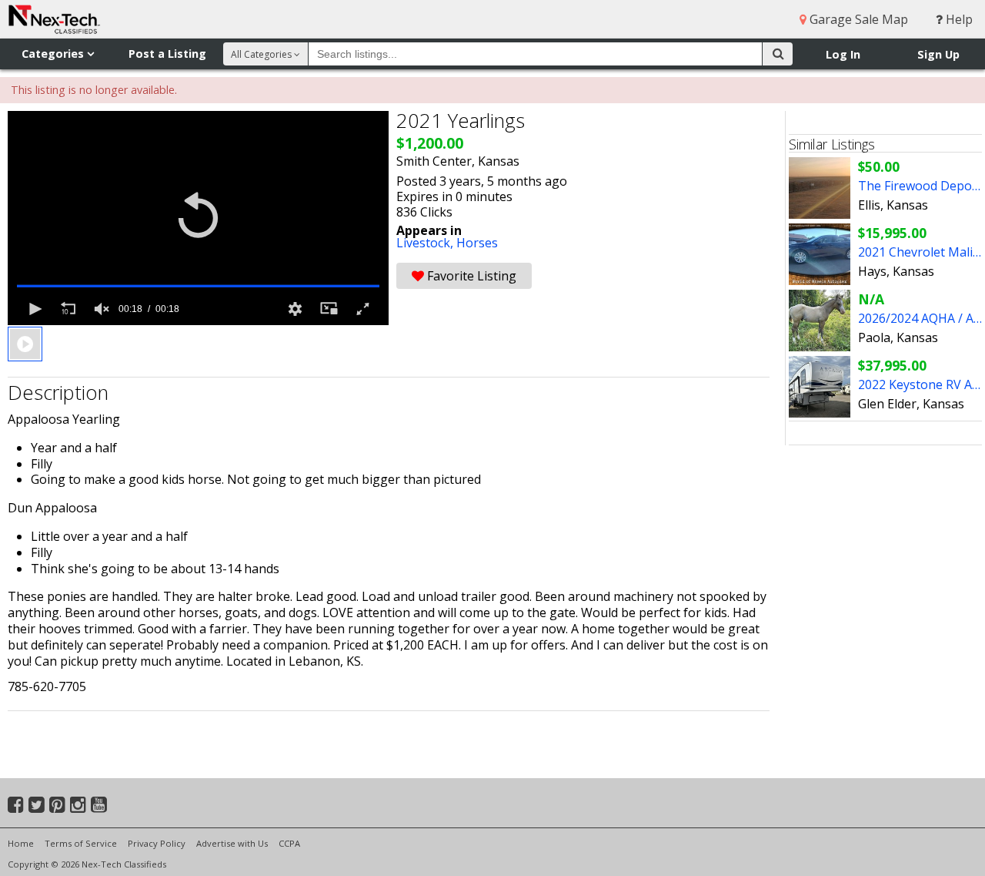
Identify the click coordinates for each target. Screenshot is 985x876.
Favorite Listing (470, 275)
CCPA (289, 843)
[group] (102, 309)
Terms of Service (81, 843)
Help (958, 19)
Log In (843, 54)
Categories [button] (54, 53)
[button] (198, 217)
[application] (198, 218)
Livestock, (426, 242)
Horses (477, 242)
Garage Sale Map (857, 19)
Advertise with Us (232, 843)
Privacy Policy (156, 843)
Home (21, 843)
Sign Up (938, 54)
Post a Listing (167, 53)
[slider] (198, 286)
